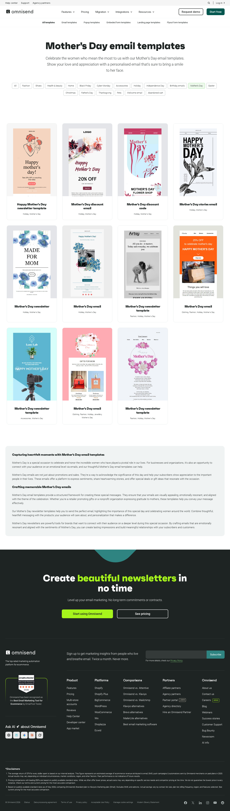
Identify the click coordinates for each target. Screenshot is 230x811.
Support (25, 3)
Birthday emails (177, 85)
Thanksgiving (105, 93)
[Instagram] (208, 803)
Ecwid (98, 730)
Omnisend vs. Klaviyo (134, 694)
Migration (100, 11)
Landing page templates (148, 22)
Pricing (85, 11)
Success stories (211, 718)
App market (73, 728)
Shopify (99, 688)
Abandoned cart (155, 93)
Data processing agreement (45, 802)
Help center (11, 3)
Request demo (191, 11)
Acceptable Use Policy (100, 802)
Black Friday (85, 85)
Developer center (76, 722)
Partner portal (170, 700)
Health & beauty (54, 85)
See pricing (142, 614)
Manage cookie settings (123, 802)
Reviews (71, 710)
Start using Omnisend (87, 614)
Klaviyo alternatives (133, 706)
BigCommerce (102, 700)
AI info (205, 742)
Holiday (137, 85)
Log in (219, 3)
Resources (145, 11)
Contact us (208, 694)
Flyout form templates (177, 22)
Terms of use (66, 802)
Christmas (71, 93)
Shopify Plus (101, 694)
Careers (210, 700)
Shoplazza (100, 724)
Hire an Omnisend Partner (177, 712)
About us (207, 688)
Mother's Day (196, 85)
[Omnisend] (19, 12)
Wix (96, 718)
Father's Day (87, 93)
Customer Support (212, 724)
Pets (119, 93)
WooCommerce (103, 712)
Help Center (73, 716)
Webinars (207, 712)
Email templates (69, 22)
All (15, 85)
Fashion (26, 85)
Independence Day (155, 85)
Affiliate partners (172, 688)
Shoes (39, 85)
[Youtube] (215, 803)
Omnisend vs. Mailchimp (136, 700)
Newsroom (208, 736)
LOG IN (182, 700)
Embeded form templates (119, 22)
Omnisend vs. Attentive (136, 688)
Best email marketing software (140, 724)
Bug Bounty (208, 730)
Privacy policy (81, 802)
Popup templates (92, 22)
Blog (204, 706)
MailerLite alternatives (135, 718)
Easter (211, 85)
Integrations (122, 11)
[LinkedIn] (200, 803)
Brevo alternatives (133, 712)
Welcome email (134, 93)
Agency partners (41, 3)
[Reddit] (223, 803)
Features (66, 11)
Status (27, 802)
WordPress (101, 706)
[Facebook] (185, 803)
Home (71, 85)
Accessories (122, 85)
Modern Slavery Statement (148, 802)
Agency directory (172, 706)
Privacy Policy (176, 660)
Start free (216, 11)
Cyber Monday (103, 85)
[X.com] (193, 803)
